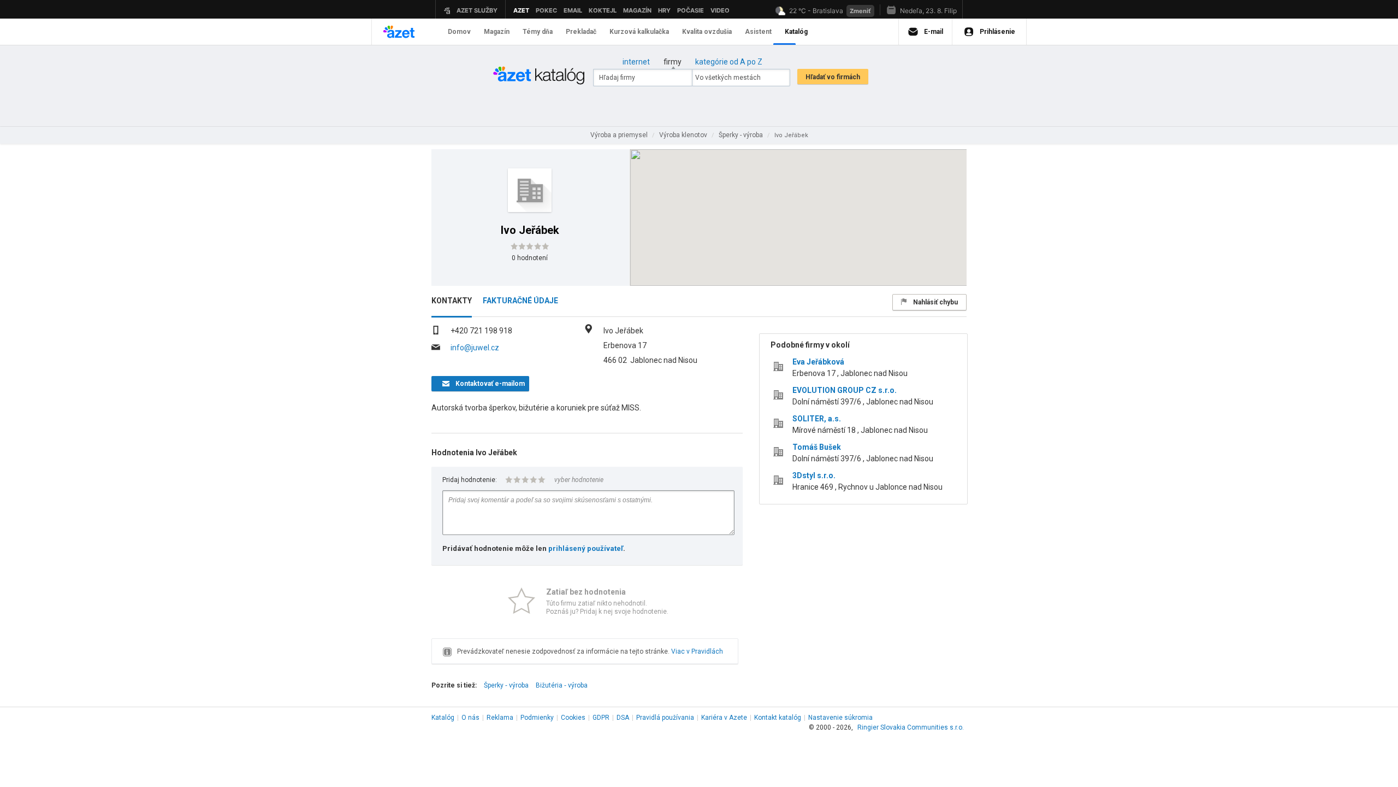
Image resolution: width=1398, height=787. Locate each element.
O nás (470, 717)
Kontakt (777, 717)
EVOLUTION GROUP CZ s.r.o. (844, 390)
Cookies (573, 717)
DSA (623, 717)
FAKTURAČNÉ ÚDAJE (520, 300)
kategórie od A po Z (728, 61)
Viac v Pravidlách (697, 651)
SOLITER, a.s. (816, 418)
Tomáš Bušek (816, 447)
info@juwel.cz (475, 347)
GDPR (601, 717)
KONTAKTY (451, 300)
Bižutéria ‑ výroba (562, 685)
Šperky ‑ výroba (506, 685)
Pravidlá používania (665, 717)
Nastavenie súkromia (840, 717)
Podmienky (537, 717)
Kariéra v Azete (724, 717)
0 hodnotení (530, 258)
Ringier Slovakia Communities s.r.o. (910, 727)
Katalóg (442, 717)
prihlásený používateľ (585, 548)
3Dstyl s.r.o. (814, 475)
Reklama (500, 717)
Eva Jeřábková (818, 361)
